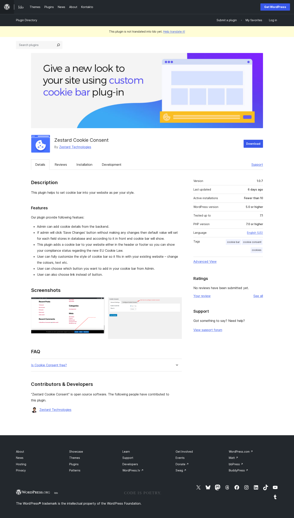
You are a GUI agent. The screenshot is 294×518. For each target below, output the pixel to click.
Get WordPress (275, 7)
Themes (74, 457)
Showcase (76, 451)
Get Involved (184, 451)
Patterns (74, 470)
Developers (130, 464)
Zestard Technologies (75, 147)
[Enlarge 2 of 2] (176, 303)
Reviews (61, 165)
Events (180, 457)
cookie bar (233, 242)
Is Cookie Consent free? (49, 365)
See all (258, 296)
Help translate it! (174, 31)
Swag (181, 470)
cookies (256, 250)
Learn (126, 451)
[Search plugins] (58, 45)
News (19, 457)
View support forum (207, 330)
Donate (182, 464)
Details (40, 165)
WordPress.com (241, 451)
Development (111, 165)
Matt (233, 457)
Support (257, 165)
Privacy (21, 470)
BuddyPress (238, 470)
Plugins (74, 464)
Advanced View (205, 261)
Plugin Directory (26, 20)
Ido (56, 492)
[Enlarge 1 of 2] (99, 303)
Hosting (21, 464)
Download (253, 143)
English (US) (255, 232)
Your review (202, 296)
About (20, 451)
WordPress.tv (133, 470)
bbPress (236, 464)
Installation (84, 165)
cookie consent (252, 242)
